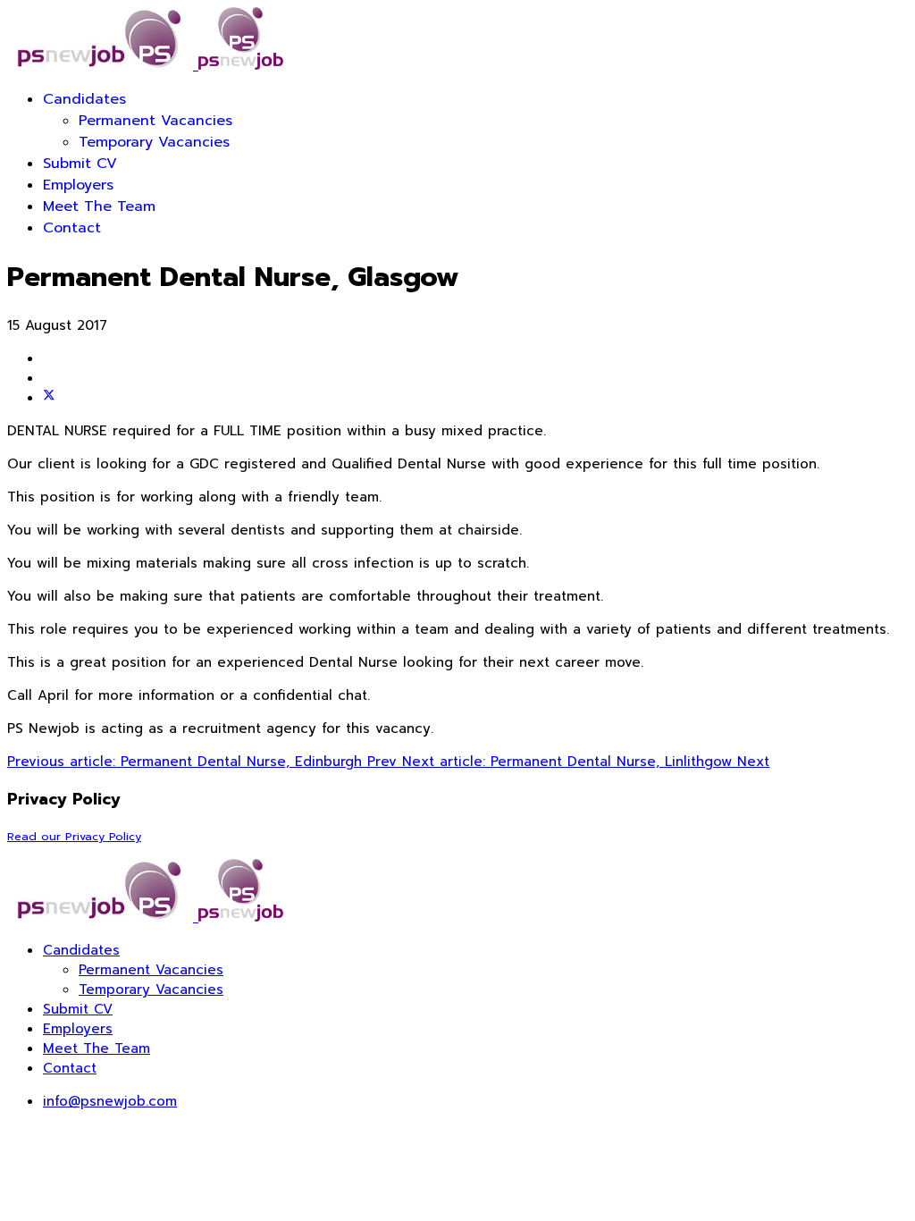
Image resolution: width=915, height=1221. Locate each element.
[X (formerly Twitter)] (49, 398)
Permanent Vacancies (155, 120)
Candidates (84, 99)
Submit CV (80, 163)
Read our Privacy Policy (74, 836)
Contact (72, 228)
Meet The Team (99, 206)
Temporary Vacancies (154, 142)
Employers (78, 185)
